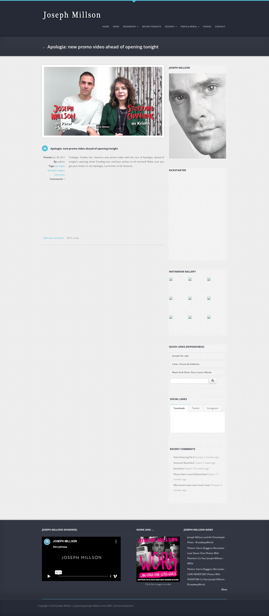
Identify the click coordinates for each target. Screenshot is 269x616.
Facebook (179, 408)
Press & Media (188, 27)
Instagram (212, 408)
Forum (207, 26)
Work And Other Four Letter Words (191, 372)
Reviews (168, 27)
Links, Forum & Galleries (185, 364)
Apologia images (55, 170)
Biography (128, 27)
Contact (220, 26)
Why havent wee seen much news (191, 485)
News (116, 26)
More (224, 589)
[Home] (71, 14)
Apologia (59, 165)
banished (178, 468)
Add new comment (53, 238)
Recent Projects (151, 26)
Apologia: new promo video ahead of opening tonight (84, 148)
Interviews (59, 174)
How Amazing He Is (184, 457)
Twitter (196, 408)
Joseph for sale (180, 355)
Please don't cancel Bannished (190, 474)
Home (105, 26)
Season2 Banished (183, 463)
